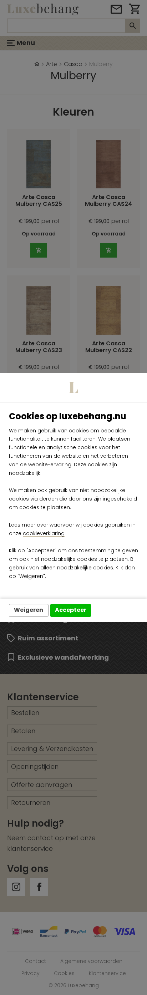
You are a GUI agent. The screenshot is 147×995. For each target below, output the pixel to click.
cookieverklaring (44, 533)
